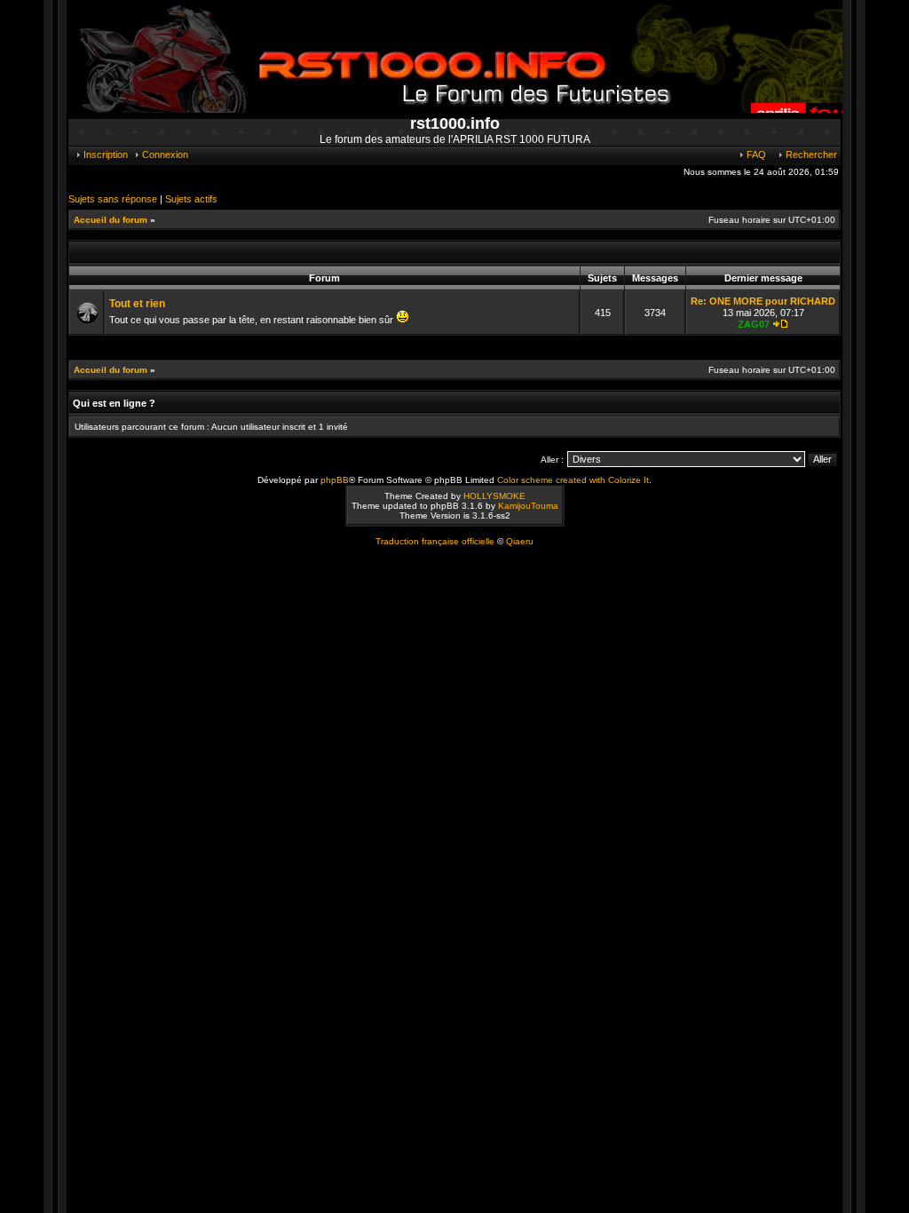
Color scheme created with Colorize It (573, 480)
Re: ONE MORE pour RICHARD (763, 301)
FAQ (755, 154)
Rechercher (810, 154)
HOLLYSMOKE (494, 496)
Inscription (104, 154)
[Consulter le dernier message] (780, 324)
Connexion (163, 154)
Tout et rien (137, 303)
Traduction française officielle (434, 541)
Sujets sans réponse (112, 199)
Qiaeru (520, 541)
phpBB (334, 480)
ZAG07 (754, 324)
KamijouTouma (528, 506)
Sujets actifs (191, 199)
